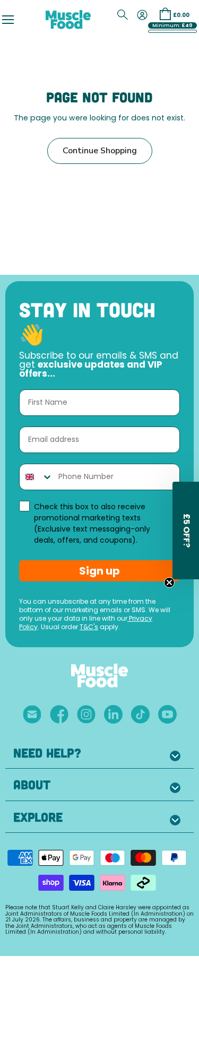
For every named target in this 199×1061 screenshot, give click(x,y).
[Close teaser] (169, 582)
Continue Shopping (100, 150)
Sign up (99, 570)
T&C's (89, 627)
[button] (185, 530)
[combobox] (36, 477)
